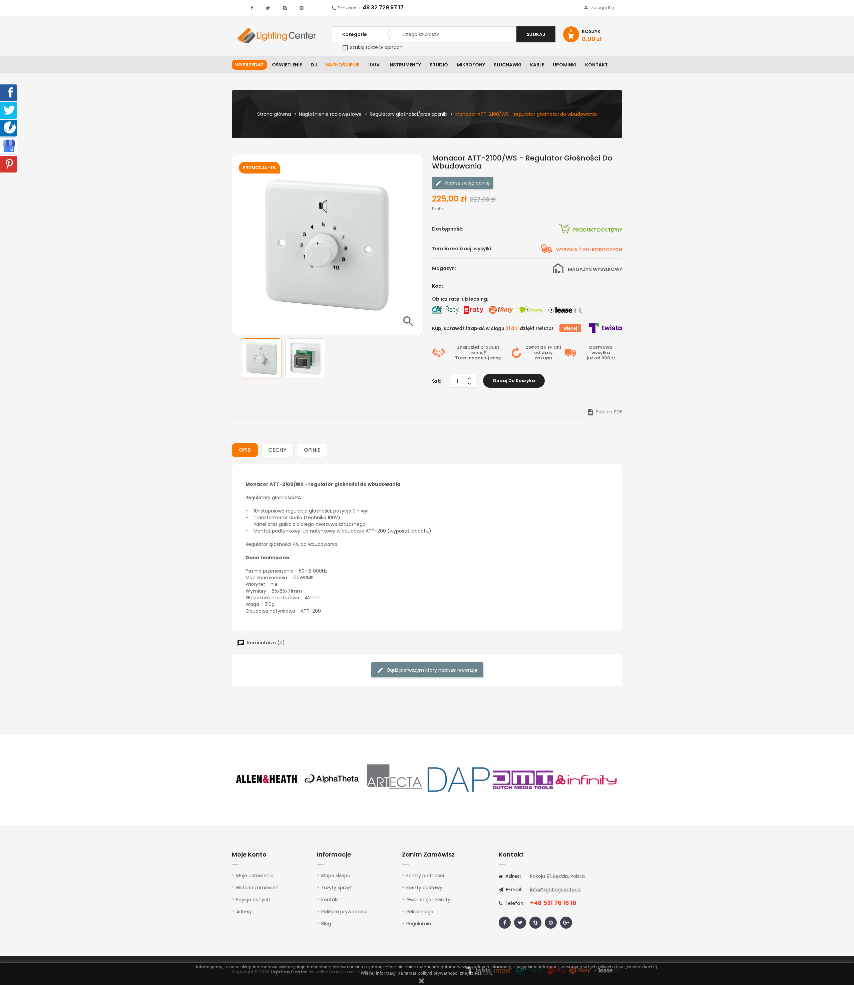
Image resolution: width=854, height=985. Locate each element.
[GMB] (9, 145)
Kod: (437, 286)
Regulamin (418, 923)
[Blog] (10, 127)
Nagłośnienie (342, 64)
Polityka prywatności (345, 911)
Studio (439, 64)
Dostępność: (447, 229)
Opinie (312, 450)
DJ (314, 64)
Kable (537, 64)
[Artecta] (394, 779)
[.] (252, 8)
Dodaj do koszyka (514, 380)
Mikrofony (471, 64)
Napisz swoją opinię (467, 183)
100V (374, 64)
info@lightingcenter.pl (555, 889)
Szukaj (536, 34)
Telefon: (513, 903)
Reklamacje (419, 911)
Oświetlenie (287, 64)
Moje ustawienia (255, 875)
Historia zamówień (257, 887)
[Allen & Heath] (267, 779)
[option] (262, 358)
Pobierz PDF (604, 411)
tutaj (487, 973)
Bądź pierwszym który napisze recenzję (431, 670)
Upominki (564, 64)
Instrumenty (404, 64)
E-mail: (513, 889)
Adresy (244, 911)
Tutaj (461, 358)
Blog (326, 923)
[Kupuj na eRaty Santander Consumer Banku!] (473, 309)
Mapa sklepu (335, 875)
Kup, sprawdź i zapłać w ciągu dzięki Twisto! (492, 328)
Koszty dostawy (424, 887)
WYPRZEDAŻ (249, 64)
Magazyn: (444, 268)
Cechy (277, 450)
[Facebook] (9, 92)
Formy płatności (425, 875)
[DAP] (458, 779)
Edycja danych (253, 899)
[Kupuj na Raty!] (445, 309)
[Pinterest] (9, 163)
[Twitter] (9, 109)
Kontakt (596, 64)
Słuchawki (507, 64)
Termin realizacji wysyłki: (462, 248)
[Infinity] (586, 779)
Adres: (512, 876)
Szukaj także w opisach (376, 47)
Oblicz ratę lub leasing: (460, 299)
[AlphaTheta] (331, 779)
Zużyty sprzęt (336, 887)
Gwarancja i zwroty (428, 899)
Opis (245, 450)
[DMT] (522, 779)
